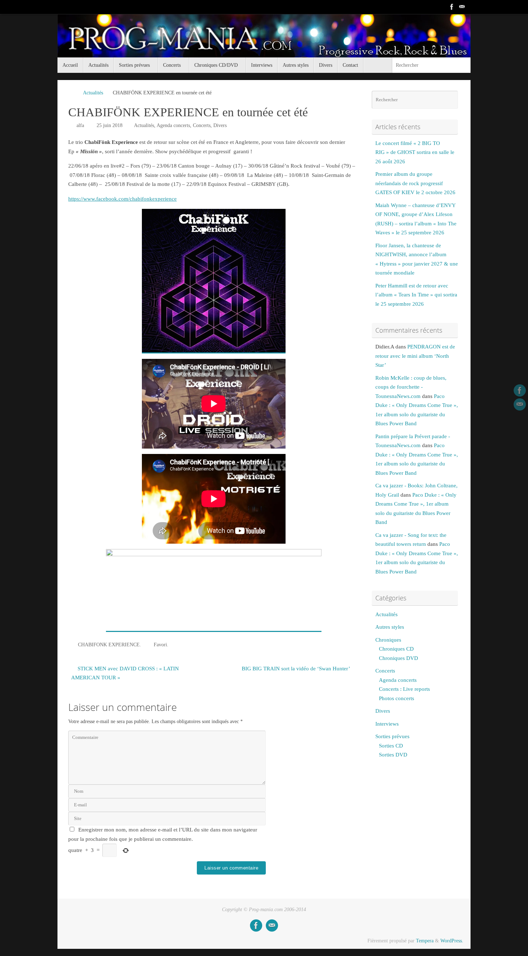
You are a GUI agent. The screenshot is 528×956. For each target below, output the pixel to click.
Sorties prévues (392, 736)
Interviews (387, 724)
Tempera (425, 940)
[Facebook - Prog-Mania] (452, 7)
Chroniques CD (396, 649)
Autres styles (389, 627)
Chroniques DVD (398, 658)
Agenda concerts (173, 125)
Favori (160, 644)
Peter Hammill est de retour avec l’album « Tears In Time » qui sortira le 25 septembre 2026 (416, 295)
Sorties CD (391, 746)
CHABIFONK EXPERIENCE (109, 644)
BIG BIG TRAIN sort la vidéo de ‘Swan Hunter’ (296, 668)
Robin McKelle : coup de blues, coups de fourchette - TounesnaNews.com (410, 387)
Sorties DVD (393, 755)
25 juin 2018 (109, 125)
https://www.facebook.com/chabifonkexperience (122, 199)
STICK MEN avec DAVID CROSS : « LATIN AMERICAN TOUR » (125, 673)
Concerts (201, 125)
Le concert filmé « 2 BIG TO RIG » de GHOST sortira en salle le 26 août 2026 (414, 152)
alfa (80, 125)
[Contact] (462, 7)
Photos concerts (396, 698)
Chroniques (388, 640)
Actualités (93, 92)
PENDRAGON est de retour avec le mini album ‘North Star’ (415, 356)
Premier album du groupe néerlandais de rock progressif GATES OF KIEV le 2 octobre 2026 (415, 183)
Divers (220, 125)
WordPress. (451, 940)
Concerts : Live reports (404, 689)
